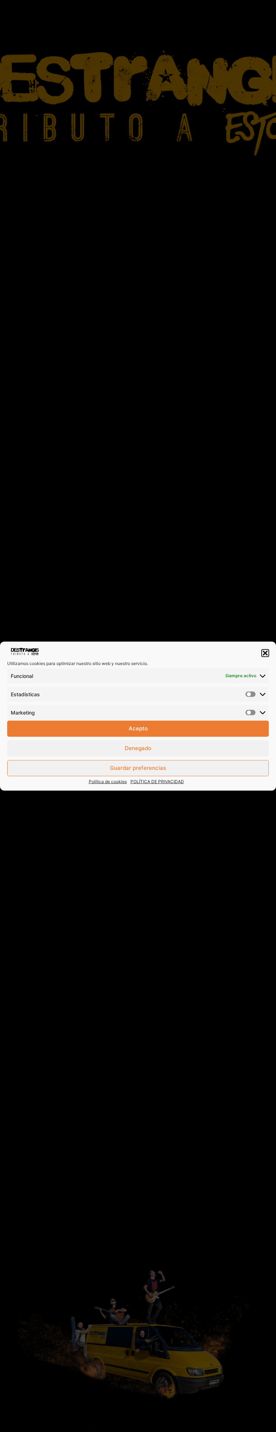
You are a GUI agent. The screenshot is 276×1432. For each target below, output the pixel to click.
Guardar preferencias (138, 767)
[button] (265, 653)
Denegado (138, 748)
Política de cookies (108, 781)
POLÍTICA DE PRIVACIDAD (157, 781)
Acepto (138, 728)
